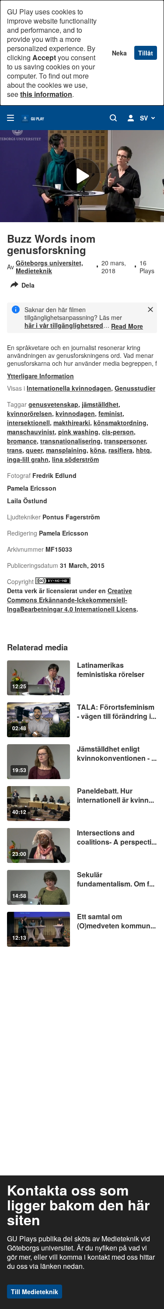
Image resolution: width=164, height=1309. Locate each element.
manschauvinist (31, 431)
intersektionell (28, 422)
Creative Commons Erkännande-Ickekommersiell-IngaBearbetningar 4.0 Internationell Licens (71, 599)
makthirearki (71, 422)
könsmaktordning (120, 422)
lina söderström (75, 459)
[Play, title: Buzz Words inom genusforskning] (82, 176)
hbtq (143, 450)
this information (46, 94)
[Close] (150, 309)
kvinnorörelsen (29, 413)
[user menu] (131, 118)
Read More (127, 326)
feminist (110, 413)
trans (14, 450)
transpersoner (125, 440)
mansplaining (66, 450)
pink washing (78, 431)
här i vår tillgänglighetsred (63, 325)
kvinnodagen (75, 413)
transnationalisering (70, 440)
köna (97, 450)
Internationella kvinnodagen (69, 388)
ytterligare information (40, 376)
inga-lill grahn (28, 459)
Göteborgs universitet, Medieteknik (49, 267)
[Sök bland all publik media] (113, 118)
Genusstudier (135, 388)
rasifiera (120, 450)
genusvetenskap (53, 404)
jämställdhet (100, 404)
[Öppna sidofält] (10, 118)
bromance (22, 440)
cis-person (118, 431)
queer (34, 450)
